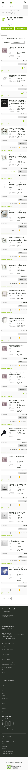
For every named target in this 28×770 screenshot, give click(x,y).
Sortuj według (7, 42)
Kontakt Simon (5, 698)
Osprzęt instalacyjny (5, 12)
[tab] (4, 34)
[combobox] (14, 7)
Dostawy (4, 748)
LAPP (3, 711)
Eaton (3, 685)
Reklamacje (4, 746)
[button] (6, 71)
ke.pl (3, 618)
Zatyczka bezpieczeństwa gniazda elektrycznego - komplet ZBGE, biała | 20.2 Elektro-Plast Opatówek (18, 569)
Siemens (4, 703)
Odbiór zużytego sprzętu (8, 753)
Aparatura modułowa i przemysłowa (10, 646)
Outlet (3, 672)
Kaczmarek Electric (5, 10)
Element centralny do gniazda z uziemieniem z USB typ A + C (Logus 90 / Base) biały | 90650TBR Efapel (17, 212)
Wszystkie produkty (15, 10)
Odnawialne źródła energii (7, 662)
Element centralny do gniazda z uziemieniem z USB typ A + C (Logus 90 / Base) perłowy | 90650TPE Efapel (18, 266)
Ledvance (4, 708)
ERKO (3, 688)
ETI (2, 690)
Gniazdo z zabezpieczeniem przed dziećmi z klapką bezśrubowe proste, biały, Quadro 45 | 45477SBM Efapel (17, 292)
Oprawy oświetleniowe (7, 667)
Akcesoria (13, 12)
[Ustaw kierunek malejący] (26, 42)
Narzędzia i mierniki (6, 659)
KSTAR (3, 695)
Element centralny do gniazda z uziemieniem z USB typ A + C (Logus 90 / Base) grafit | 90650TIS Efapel (17, 130)
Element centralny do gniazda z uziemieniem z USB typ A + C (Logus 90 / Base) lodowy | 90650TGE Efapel (18, 239)
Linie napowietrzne (6, 657)
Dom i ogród (4, 651)
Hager (3, 693)
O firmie (4, 621)
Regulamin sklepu (6, 738)
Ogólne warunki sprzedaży (8, 741)
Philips (3, 701)
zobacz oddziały (10, 615)
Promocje (4, 674)
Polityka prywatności (7, 743)
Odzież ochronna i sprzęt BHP (8, 664)
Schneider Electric (6, 706)
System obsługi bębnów (7, 751)
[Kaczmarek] (14, 2)
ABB (3, 683)
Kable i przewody (5, 654)
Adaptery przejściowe (7, 28)
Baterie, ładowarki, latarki (7, 649)
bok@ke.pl (7, 616)
